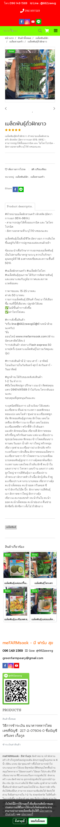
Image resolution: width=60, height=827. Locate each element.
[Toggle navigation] (55, 31)
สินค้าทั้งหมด (9, 718)
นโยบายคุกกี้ (27, 814)
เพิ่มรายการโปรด (16, 169)
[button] (39, 31)
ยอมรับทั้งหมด (38, 820)
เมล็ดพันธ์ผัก (22, 177)
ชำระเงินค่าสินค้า (11, 744)
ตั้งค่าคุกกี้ (19, 820)
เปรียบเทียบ (40, 169)
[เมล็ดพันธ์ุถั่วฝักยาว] (30, 74)
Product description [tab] (20, 206)
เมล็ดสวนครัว (37, 177)
